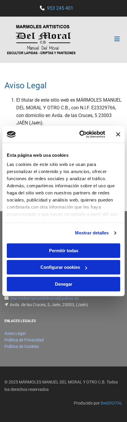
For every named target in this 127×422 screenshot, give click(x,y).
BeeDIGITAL (112, 403)
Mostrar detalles (92, 232)
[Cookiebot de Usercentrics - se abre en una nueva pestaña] (80, 134)
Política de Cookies (21, 346)
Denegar (63, 284)
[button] (103, 40)
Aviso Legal (14, 333)
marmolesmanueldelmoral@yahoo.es (44, 298)
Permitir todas (63, 250)
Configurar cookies (60, 267)
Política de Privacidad (24, 340)
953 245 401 (60, 8)
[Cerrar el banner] (118, 134)
